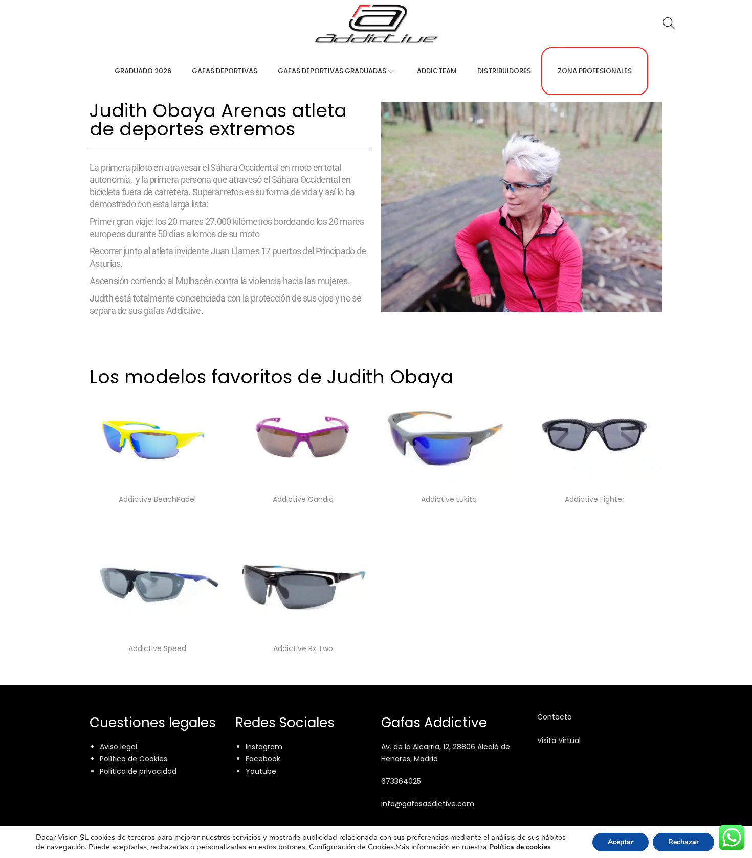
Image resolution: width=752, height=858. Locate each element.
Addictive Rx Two (303, 648)
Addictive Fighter (595, 499)
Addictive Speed (157, 648)
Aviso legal (118, 746)
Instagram (264, 746)
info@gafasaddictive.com (427, 804)
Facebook (263, 759)
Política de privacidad (138, 771)
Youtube (261, 771)
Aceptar (620, 842)
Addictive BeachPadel (157, 499)
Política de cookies (520, 847)
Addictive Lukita (449, 499)
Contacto (554, 717)
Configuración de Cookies (351, 846)
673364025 (401, 781)
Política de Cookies (133, 759)
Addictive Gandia (303, 499)
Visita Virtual (559, 740)
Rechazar (683, 842)
